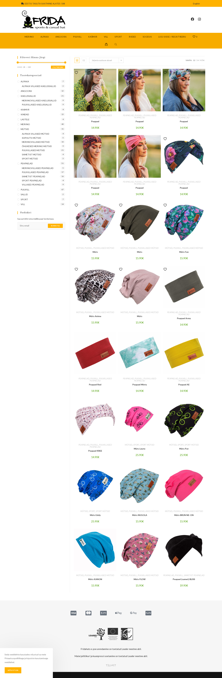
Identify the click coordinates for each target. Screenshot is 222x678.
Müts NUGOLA (139, 515)
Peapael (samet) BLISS (184, 579)
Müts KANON (95, 579)
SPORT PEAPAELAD (32, 180)
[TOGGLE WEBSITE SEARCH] (115, 45)
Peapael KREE (95, 450)
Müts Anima (95, 316)
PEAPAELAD (84, 115)
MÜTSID (80, 248)
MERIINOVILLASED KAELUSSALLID (39, 100)
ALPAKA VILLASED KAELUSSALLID (39, 86)
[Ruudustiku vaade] (77, 60)
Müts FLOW (140, 579)
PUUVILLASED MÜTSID (103, 248)
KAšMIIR (25, 109)
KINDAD (25, 114)
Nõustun (13, 670)
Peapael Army (184, 318)
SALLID (24, 194)
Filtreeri (58, 67)
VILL (23, 204)
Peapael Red (95, 384)
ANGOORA (26, 91)
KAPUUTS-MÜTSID (31, 138)
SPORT (136, 444)
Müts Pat (184, 448)
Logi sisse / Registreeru (172, 37)
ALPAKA (25, 81)
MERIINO (25, 124)
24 (198, 60)
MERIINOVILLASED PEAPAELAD (37, 168)
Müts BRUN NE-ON (184, 515)
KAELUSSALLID (28, 96)
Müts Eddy (95, 515)
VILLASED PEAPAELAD (33, 184)
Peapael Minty (139, 384)
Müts (95, 252)
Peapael (95, 121)
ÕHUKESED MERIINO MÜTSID (37, 146)
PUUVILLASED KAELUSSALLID (37, 104)
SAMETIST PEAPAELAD (194, 575)
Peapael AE (184, 384)
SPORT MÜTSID (147, 444)
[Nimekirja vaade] (83, 60)
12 (194, 60)
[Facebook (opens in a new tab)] (194, 19)
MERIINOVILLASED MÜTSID (36, 142)
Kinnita (55, 226)
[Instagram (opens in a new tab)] (201, 19)
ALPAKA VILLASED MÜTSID (35, 133)
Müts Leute (139, 448)
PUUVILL (94, 115)
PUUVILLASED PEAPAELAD (101, 116)
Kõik (202, 60)
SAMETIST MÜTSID (31, 154)
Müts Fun (184, 252)
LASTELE (25, 119)
